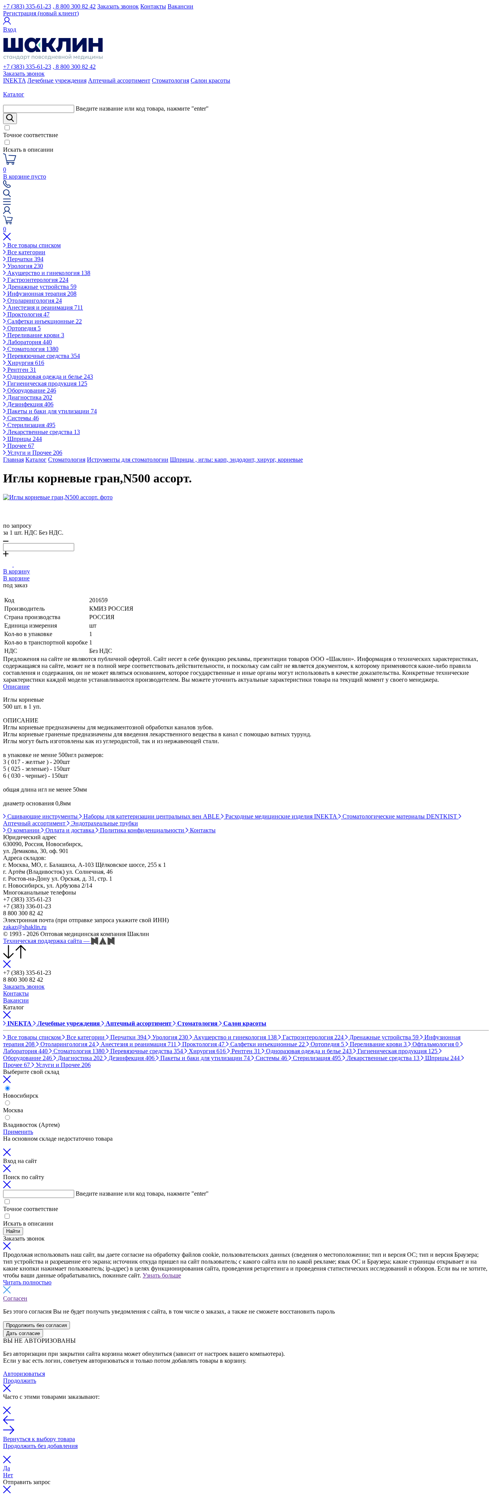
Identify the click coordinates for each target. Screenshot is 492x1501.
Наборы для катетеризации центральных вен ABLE (151, 816)
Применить (18, 1131)
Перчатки (24, 259)
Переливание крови (35, 335)
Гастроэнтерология (37, 280)
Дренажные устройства (41, 286)
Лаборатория (29, 342)
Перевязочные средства (43, 356)
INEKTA (14, 80)
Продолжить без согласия (36, 1325)
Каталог (36, 459)
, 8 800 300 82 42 (74, 6)
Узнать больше (162, 1275)
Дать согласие (23, 1333)
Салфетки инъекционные (44, 321)
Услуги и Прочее (34, 452)
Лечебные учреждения (56, 80)
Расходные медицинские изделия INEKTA (281, 816)
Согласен (15, 1298)
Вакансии (180, 6)
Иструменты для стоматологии (127, 459)
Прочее (20, 445)
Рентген (21, 369)
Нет (8, 1475)
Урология (24, 266)
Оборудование (31, 390)
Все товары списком (33, 245)
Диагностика (29, 397)
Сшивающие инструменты (42, 816)
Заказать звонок (118, 6)
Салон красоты (210, 80)
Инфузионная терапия (41, 293)
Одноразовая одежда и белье (49, 376)
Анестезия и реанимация (44, 307)
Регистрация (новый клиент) (41, 13)
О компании (23, 830)
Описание (16, 686)
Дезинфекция (29, 404)
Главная (13, 459)
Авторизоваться (24, 1373)
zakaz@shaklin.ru (25, 927)
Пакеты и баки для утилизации (51, 411)
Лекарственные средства (43, 432)
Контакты (153, 6)
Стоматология (170, 80)
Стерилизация (30, 425)
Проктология (28, 314)
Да (6, 1468)
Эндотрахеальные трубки (104, 823)
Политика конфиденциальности (142, 830)
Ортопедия (23, 328)
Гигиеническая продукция (46, 383)
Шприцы (24, 439)
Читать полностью (27, 1282)
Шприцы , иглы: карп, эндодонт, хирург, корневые (236, 459)
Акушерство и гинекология (48, 273)
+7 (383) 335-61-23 (27, 6)
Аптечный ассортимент (119, 80)
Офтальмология (435, 1044)
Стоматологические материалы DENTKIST (400, 816)
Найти (13, 1231)
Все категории (25, 252)
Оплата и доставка (70, 830)
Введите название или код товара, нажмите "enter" (142, 108)
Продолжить (19, 1380)
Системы (22, 418)
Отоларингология (34, 300)
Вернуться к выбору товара (39, 1439)
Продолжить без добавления (40, 1446)
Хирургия (25, 363)
